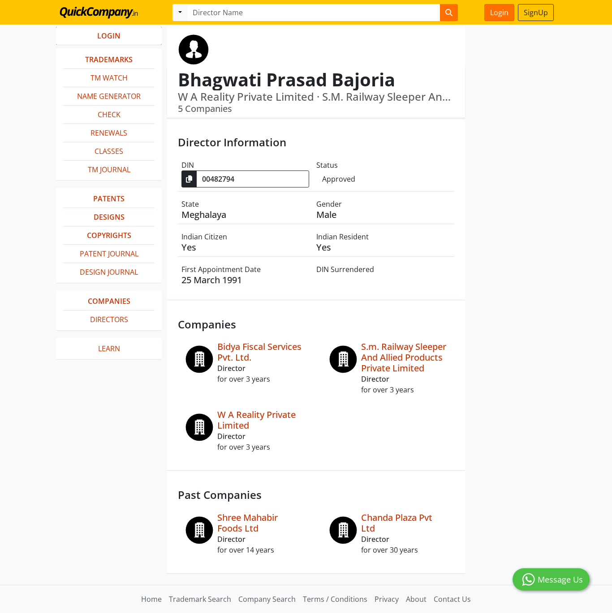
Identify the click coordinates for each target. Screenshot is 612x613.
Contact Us (452, 599)
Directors (109, 319)
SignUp (536, 12)
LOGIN (109, 36)
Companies (109, 301)
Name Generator (109, 96)
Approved (338, 179)
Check (109, 114)
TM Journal (109, 170)
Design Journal (109, 272)
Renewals (109, 133)
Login (499, 12)
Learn (109, 348)
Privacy (387, 599)
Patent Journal (109, 254)
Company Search (267, 599)
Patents (109, 199)
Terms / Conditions (335, 599)
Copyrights (109, 235)
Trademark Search (200, 599)
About (416, 599)
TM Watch (109, 78)
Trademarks (109, 59)
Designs (109, 217)
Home (151, 599)
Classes (109, 151)
